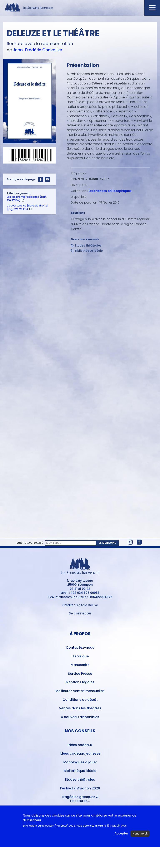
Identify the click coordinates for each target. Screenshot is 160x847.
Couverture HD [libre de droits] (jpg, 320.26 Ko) (27, 207)
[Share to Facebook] (40, 179)
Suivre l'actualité (29, 542)
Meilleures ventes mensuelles (80, 690)
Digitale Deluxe (87, 605)
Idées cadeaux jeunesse (80, 753)
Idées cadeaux (80, 745)
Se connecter (80, 613)
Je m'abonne (107, 543)
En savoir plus (117, 826)
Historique (80, 656)
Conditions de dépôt (80, 699)
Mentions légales (80, 682)
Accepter (121, 834)
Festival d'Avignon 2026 (80, 788)
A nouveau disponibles (80, 717)
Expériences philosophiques (110, 191)
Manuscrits (80, 664)
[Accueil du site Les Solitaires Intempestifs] (80, 8)
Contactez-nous (80, 647)
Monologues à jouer (80, 762)
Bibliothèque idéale (89, 251)
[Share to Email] (47, 179)
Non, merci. (140, 833)
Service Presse (80, 673)
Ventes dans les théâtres (80, 708)
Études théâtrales (88, 246)
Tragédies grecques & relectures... (80, 798)
